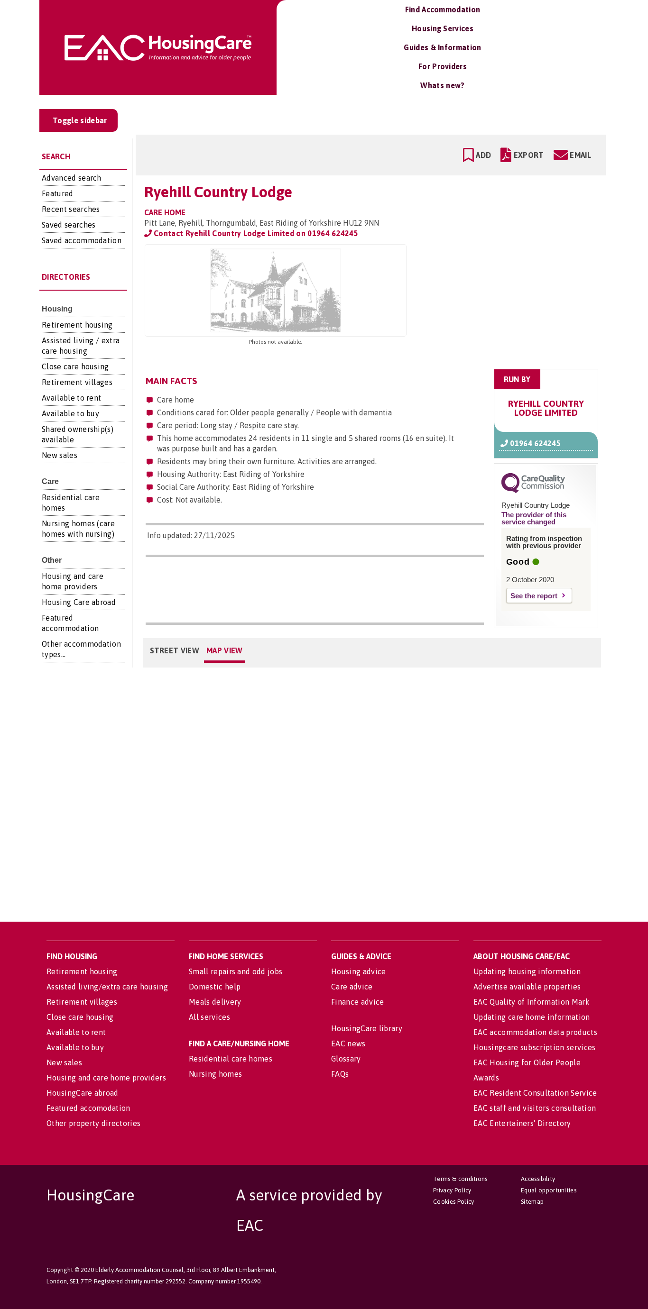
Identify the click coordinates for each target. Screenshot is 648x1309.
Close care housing (75, 366)
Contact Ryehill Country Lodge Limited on (255, 233)
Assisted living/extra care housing (107, 986)
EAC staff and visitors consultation (534, 1108)
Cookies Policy (453, 1201)
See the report (533, 596)
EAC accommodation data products (535, 1032)
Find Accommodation (443, 9)
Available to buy (70, 413)
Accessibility (538, 1178)
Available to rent (71, 398)
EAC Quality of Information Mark (531, 1002)
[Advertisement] (524, 304)
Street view (175, 650)
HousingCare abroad (82, 1093)
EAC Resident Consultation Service (535, 1093)
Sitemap (532, 1201)
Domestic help (215, 986)
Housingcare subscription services (534, 1047)
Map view (224, 650)
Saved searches (68, 224)
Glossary (346, 1058)
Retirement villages (77, 382)
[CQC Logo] (533, 490)
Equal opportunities (548, 1190)
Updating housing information (527, 971)
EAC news (348, 1043)
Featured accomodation (88, 1108)
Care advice (352, 986)
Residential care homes (230, 1058)
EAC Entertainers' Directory (522, 1123)
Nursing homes (215, 1074)
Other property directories (93, 1123)
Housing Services (442, 28)
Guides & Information (442, 47)
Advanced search (72, 178)
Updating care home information (531, 1017)
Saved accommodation (81, 240)
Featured (58, 193)
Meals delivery (215, 1002)
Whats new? (442, 85)
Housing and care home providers (106, 1077)
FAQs (340, 1074)
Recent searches (71, 209)
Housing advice (358, 971)
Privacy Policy (452, 1190)
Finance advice (357, 1002)
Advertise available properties (527, 986)
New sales (59, 455)
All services (209, 1017)
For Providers (442, 66)
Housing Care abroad (79, 602)
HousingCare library (366, 1028)
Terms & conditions (460, 1178)
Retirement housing (77, 324)
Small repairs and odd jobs (235, 971)
